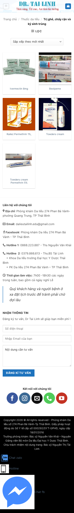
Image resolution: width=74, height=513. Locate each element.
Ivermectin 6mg (19, 88)
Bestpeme (55, 88)
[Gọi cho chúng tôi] (49, 398)
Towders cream (55, 134)
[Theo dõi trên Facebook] (12, 398)
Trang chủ (10, 19)
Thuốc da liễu (30, 19)
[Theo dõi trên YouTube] (61, 398)
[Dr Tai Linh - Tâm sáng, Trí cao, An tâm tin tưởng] (37, 6)
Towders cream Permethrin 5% (19, 181)
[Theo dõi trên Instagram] (24, 398)
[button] (6, 6)
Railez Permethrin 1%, (19, 134)
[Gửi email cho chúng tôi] (37, 398)
